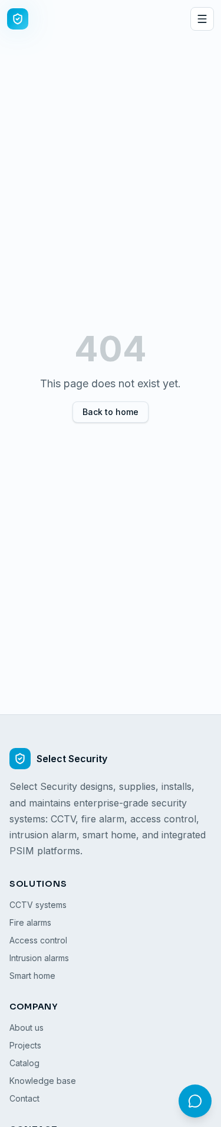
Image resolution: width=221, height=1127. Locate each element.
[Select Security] (17, 19)
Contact (24, 1098)
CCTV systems (38, 905)
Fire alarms (30, 922)
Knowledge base (42, 1081)
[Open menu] (202, 19)
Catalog (24, 1063)
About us (26, 1028)
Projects (25, 1045)
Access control (38, 940)
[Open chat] (195, 1101)
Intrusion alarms (39, 958)
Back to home (110, 412)
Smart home (32, 976)
